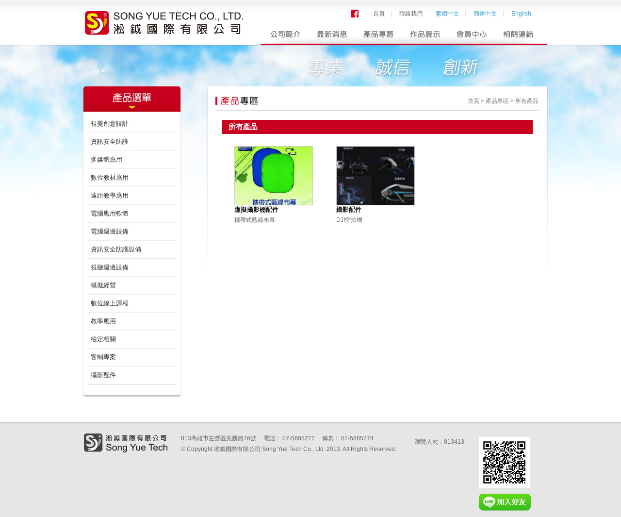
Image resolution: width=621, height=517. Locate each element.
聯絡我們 (411, 13)
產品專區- (378, 36)
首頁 (379, 13)
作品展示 (425, 36)
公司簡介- (284, 36)
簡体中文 (485, 13)
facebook (355, 13)
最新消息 (331, 36)
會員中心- (472, 36)
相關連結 (519, 36)
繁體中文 (447, 13)
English (521, 13)
